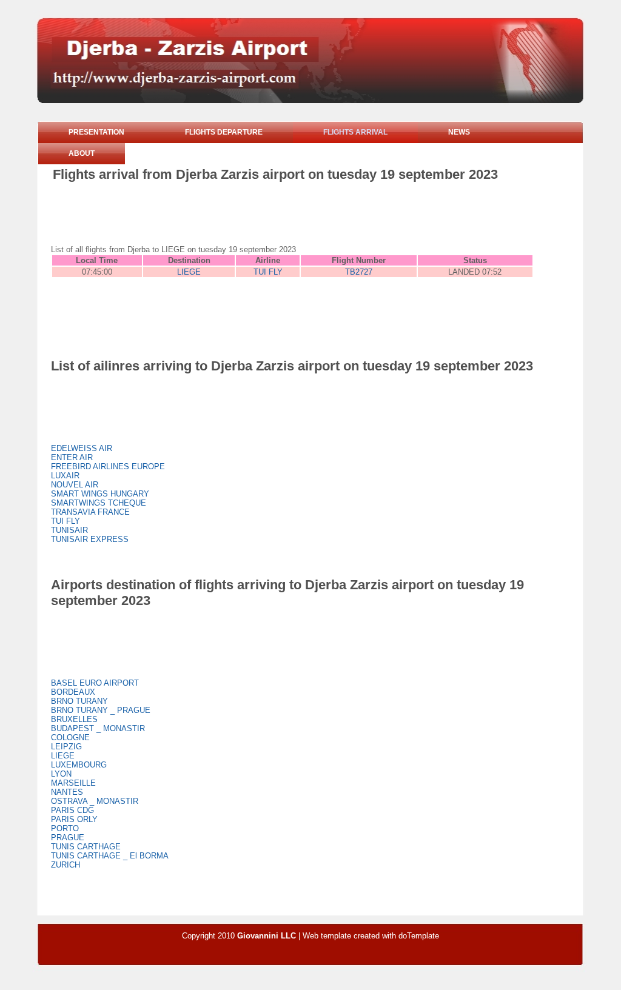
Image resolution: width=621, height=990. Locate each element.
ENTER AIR (72, 457)
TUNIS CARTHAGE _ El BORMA (110, 855)
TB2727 (358, 271)
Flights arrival (355, 132)
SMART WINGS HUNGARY (100, 493)
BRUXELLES (74, 719)
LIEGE (189, 271)
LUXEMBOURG (79, 764)
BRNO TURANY (79, 701)
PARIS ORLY (74, 819)
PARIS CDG (72, 810)
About (82, 153)
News (459, 132)
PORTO (65, 828)
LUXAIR (65, 475)
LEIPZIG (66, 746)
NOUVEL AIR (74, 484)
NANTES (67, 792)
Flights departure (224, 132)
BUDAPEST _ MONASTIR (98, 728)
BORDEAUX (73, 692)
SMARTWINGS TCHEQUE (98, 502)
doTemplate (418, 935)
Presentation (96, 132)
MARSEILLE (73, 783)
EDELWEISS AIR (81, 448)
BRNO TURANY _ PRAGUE (100, 710)
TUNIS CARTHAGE (86, 846)
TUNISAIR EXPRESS (90, 539)
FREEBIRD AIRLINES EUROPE (108, 466)
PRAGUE (67, 837)
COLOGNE (70, 737)
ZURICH (65, 864)
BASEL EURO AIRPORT (95, 682)
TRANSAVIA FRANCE (90, 512)
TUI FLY (268, 271)
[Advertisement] (273, 216)
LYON (61, 773)
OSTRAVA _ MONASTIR (94, 801)
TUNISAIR (69, 530)
